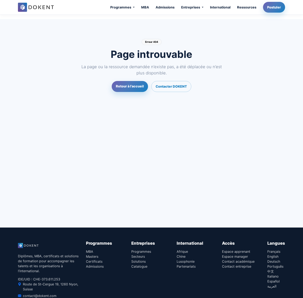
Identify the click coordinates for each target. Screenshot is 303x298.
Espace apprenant (236, 251)
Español (273, 281)
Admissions (165, 7)
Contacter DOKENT (171, 86)
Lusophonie (186, 261)
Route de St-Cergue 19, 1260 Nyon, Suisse (50, 286)
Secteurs (138, 256)
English (272, 256)
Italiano (273, 276)
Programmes (141, 251)
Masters (92, 256)
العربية (271, 286)
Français (273, 251)
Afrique (182, 251)
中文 (270, 271)
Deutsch (273, 261)
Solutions (138, 261)
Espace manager (235, 256)
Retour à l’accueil (130, 86)
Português (275, 266)
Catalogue (139, 266)
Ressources (246, 7)
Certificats (94, 261)
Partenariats (186, 266)
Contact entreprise (236, 266)
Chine (181, 256)
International (220, 7)
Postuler (274, 7)
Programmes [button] (121, 7)
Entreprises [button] (191, 7)
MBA (145, 7)
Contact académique (238, 261)
